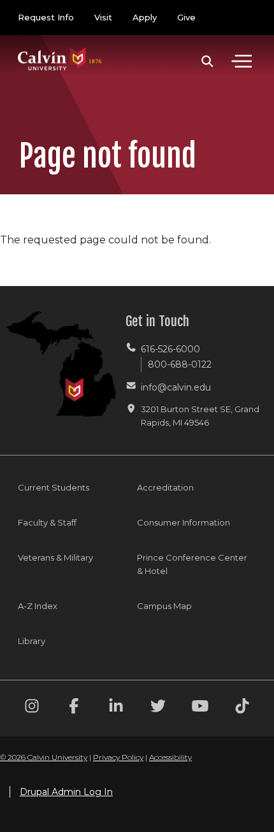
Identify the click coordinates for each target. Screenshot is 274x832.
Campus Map (164, 606)
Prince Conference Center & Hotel (192, 564)
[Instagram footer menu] (31, 708)
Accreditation (165, 487)
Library (31, 641)
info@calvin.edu (176, 387)
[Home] (60, 46)
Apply (145, 17)
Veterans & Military (55, 557)
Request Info (46, 17)
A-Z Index (37, 606)
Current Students (53, 487)
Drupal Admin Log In (66, 792)
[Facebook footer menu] (73, 708)
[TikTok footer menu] (242, 708)
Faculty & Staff (47, 522)
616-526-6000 (170, 349)
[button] (207, 61)
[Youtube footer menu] (200, 708)
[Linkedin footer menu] (116, 708)
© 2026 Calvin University (43, 757)
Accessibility (170, 757)
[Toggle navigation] (241, 61)
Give (186, 17)
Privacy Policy (118, 757)
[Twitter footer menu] (158, 708)
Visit (103, 17)
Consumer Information (183, 522)
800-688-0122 (180, 364)
